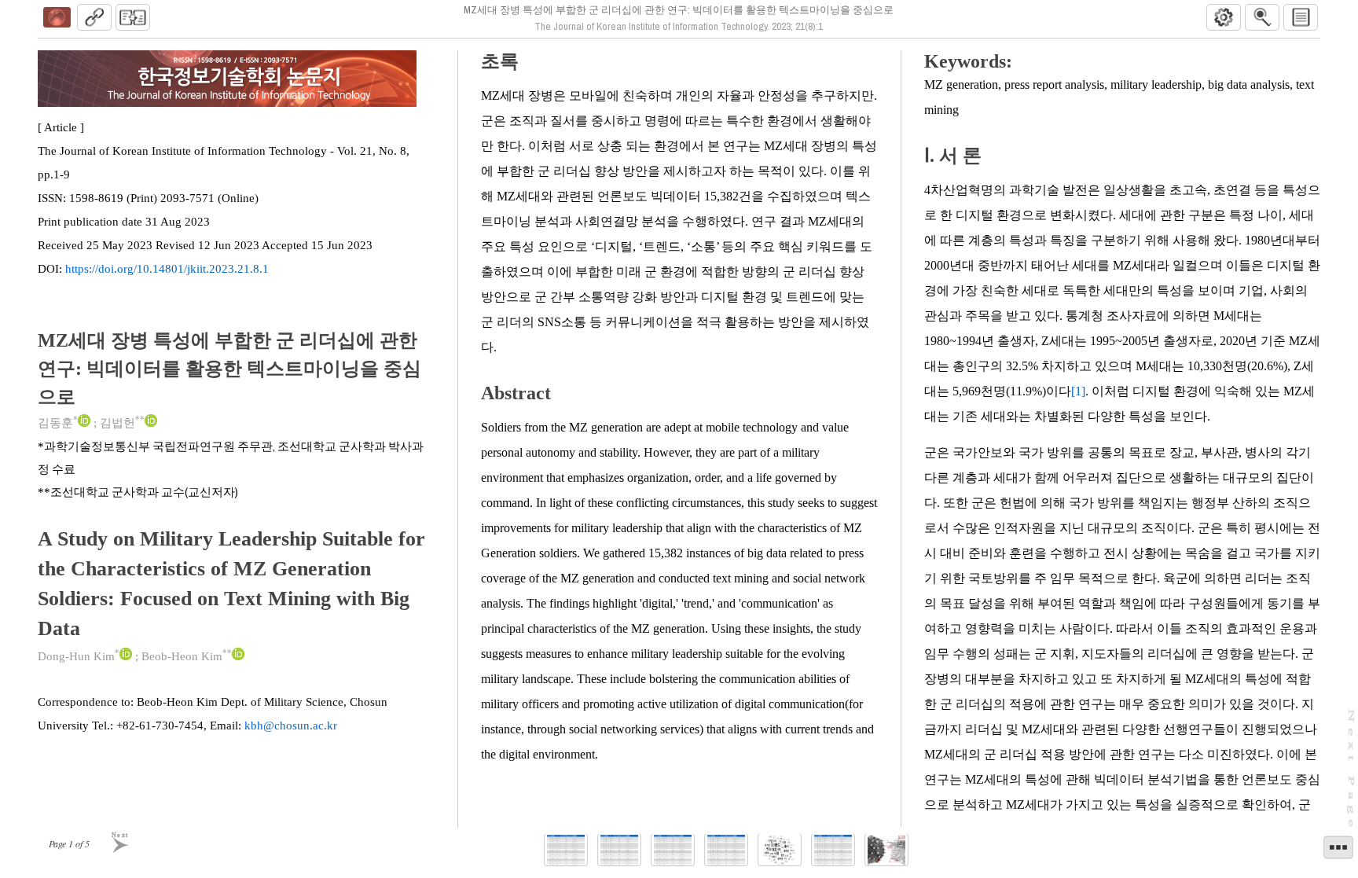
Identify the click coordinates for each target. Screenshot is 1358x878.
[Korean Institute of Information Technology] (56, 17)
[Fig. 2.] (886, 850)
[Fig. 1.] (780, 850)
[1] (1078, 391)
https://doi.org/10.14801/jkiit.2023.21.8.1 (167, 269)
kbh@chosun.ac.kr (290, 725)
